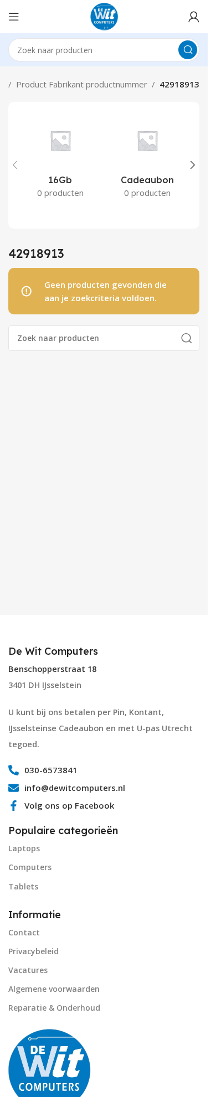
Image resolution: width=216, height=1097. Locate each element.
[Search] (187, 49)
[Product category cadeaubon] (148, 159)
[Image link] (49, 1069)
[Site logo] (104, 15)
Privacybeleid (33, 951)
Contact (24, 932)
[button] (15, 165)
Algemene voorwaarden (54, 989)
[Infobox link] (54, 651)
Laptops (24, 848)
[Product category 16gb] (60, 159)
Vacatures (28, 970)
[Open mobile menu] (14, 17)
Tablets (23, 886)
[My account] (194, 17)
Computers (30, 867)
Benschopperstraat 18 (52, 669)
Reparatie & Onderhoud (54, 1007)
